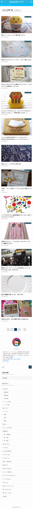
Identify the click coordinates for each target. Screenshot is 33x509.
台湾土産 (6, 398)
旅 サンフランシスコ (8, 486)
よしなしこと (6, 458)
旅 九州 (6, 437)
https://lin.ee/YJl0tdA (15, 359)
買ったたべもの (7, 493)
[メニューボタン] (31, 2)
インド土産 (6, 404)
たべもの (5, 447)
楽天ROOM (6, 361)
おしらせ (5, 482)
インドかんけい (7, 479)
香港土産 (6, 392)
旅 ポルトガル (7, 489)
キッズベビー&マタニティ (9, 475)
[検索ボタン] (2, 2)
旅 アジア (5, 408)
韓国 (5, 421)
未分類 (5, 496)
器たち (5, 424)
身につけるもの (7, 468)
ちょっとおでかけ (7, 427)
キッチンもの (6, 454)
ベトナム (6, 411)
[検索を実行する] (30, 367)
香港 (5, 414)
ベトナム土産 (7, 401)
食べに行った (6, 444)
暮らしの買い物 (7, 461)
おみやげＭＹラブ (16, 2)
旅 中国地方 (7, 434)
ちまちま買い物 (7, 451)
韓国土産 (6, 395)
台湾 (5, 417)
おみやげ (5, 389)
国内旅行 (5, 431)
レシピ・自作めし (7, 472)
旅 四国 (6, 440)
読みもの (5, 465)
